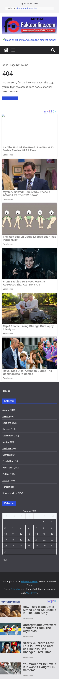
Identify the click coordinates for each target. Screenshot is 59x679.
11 (13, 533)
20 (29, 539)
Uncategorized (9, 493)
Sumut (5, 480)
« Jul (4, 559)
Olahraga (7, 454)
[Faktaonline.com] (6, 50)
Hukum (6, 429)
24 (5, 545)
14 (36, 533)
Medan (6, 442)
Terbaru (6, 486)
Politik (5, 474)
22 (44, 539)
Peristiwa (7, 467)
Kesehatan (7, 435)
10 (5, 533)
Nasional (6, 448)
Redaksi (6, 390)
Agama (5, 410)
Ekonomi (6, 422)
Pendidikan (8, 461)
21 (36, 539)
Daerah (6, 416)
